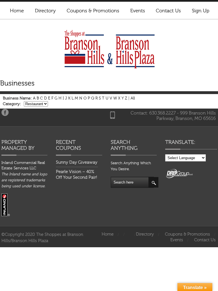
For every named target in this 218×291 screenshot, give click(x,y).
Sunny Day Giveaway (76, 162)
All (133, 98)
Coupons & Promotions (187, 234)
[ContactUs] (168, 10)
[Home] (17, 10)
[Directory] (45, 10)
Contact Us (205, 240)
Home (108, 234)
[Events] (137, 10)
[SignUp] (200, 10)
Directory (145, 234)
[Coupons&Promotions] (93, 10)
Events (176, 240)
